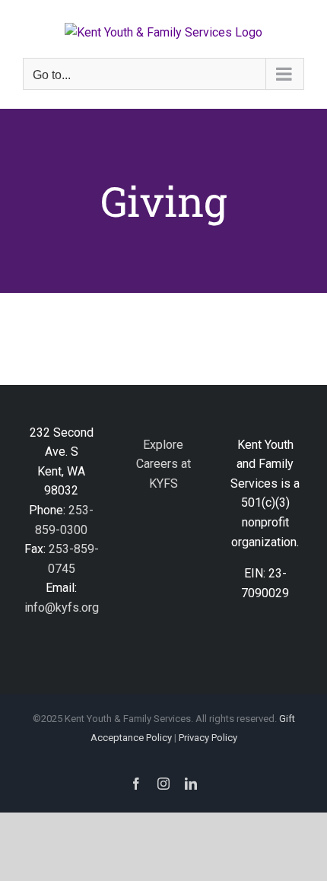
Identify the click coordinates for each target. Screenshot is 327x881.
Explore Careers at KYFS (163, 464)
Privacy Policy (208, 737)
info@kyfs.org (61, 607)
